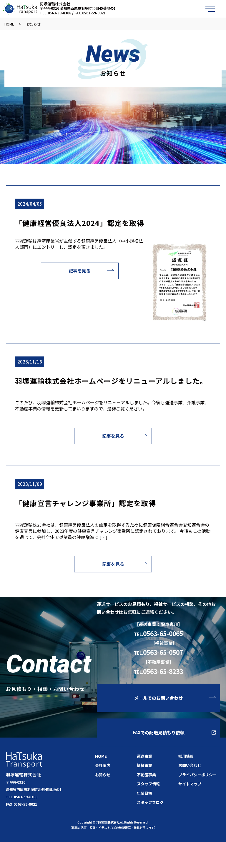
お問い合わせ (189, 765)
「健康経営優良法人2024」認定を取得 (79, 223)
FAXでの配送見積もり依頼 (159, 732)
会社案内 (102, 765)
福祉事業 (144, 765)
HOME (9, 23)
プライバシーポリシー (197, 774)
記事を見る (80, 271)
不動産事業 (146, 774)
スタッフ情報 (148, 784)
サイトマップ (189, 784)
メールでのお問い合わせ (158, 697)
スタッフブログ (150, 802)
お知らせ (102, 774)
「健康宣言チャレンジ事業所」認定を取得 (85, 503)
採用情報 (186, 756)
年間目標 (144, 793)
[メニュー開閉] (210, 9)
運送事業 (144, 756)
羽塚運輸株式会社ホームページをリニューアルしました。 (111, 381)
